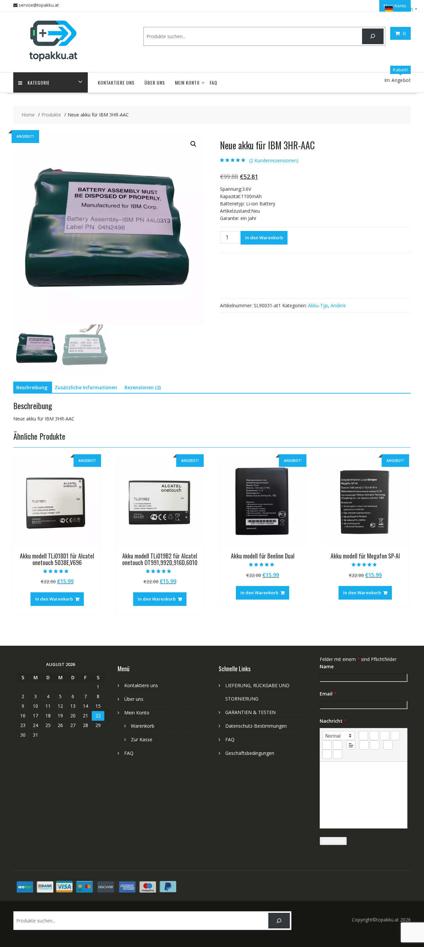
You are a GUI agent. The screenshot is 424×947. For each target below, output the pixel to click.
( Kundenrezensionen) (273, 160)
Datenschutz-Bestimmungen (256, 726)
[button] (193, 144)
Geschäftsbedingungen (249, 753)
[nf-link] (364, 745)
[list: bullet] (337, 745)
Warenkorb (142, 726)
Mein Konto (187, 82)
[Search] (373, 36)
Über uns (154, 82)
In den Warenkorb (264, 238)
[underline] (384, 735)
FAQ (213, 82)
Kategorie (38, 82)
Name (327, 666)
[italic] (374, 735)
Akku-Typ (318, 305)
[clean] (395, 735)
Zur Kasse (141, 739)
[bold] (363, 735)
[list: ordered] (327, 745)
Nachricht (333, 721)
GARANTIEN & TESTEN (250, 712)
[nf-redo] (337, 754)
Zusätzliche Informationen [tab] (86, 387)
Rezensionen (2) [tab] (143, 387)
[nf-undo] (327, 754)
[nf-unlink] (374, 745)
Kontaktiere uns (116, 82)
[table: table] (388, 745)
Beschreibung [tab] (31, 387)
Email (328, 694)
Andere (338, 305)
